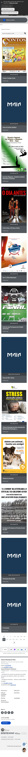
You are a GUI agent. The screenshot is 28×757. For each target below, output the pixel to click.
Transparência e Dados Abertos (7, 739)
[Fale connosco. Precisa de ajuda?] (25, 754)
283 (24, 639)
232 (7, 639)
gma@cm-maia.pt (8, 683)
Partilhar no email (11, 649)
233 (10, 639)
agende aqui (13, 685)
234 (13, 639)
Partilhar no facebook (25, 649)
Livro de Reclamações (5, 729)
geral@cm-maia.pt (8, 667)
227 (15, 636)
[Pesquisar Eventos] (25, 33)
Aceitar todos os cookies (8, 9)
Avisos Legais (17, 739)
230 (24, 636)
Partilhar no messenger (14, 649)
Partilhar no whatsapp (18, 649)
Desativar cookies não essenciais (9, 12)
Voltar (5, 649)
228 (18, 636)
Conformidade (10, 737)
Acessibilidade (4, 737)
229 (21, 636)
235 (17, 639)
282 (21, 639)
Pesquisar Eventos (5, 29)
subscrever (5, 723)
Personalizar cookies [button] (7, 6)
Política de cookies (13, 3)
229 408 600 (8, 665)
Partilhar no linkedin (21, 649)
